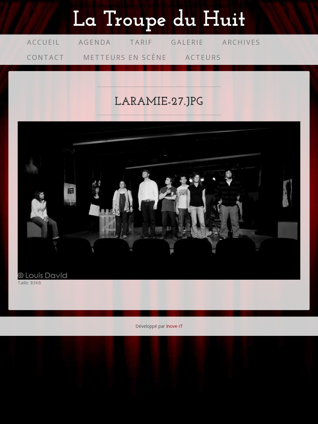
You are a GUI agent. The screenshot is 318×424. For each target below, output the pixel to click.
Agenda (95, 42)
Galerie (187, 42)
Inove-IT (174, 326)
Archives (241, 42)
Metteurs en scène (125, 57)
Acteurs (203, 57)
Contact (46, 57)
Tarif (141, 42)
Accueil (43, 42)
